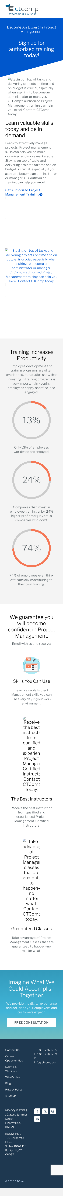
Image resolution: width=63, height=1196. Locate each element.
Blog (8, 1083)
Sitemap (10, 1095)
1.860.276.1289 (47, 1054)
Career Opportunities (14, 1058)
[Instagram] (53, 1111)
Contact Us (12, 1050)
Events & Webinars (11, 1069)
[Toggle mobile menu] (56, 9)
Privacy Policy (13, 1089)
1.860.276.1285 (47, 1050)
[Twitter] (45, 1111)
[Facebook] (37, 1111)
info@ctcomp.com (46, 1062)
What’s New (12, 1077)
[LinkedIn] (37, 1119)
